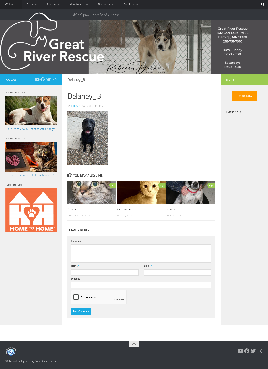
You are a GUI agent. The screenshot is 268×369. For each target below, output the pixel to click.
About (30, 4)
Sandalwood (125, 209)
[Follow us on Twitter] (48, 79)
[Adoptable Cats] (31, 170)
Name (75, 265)
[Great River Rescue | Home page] (52, 41)
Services (52, 4)
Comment (77, 241)
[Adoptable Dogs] (31, 124)
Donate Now (244, 95)
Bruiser (170, 209)
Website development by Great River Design (30, 361)
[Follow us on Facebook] (42, 79)
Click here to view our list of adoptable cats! (29, 175)
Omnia (71, 209)
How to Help (77, 4)
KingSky (76, 105)
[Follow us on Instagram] (54, 79)
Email (148, 265)
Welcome (10, 4)
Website (75, 278)
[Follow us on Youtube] (37, 79)
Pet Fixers (129, 4)
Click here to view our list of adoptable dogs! (30, 129)
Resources (104, 4)
